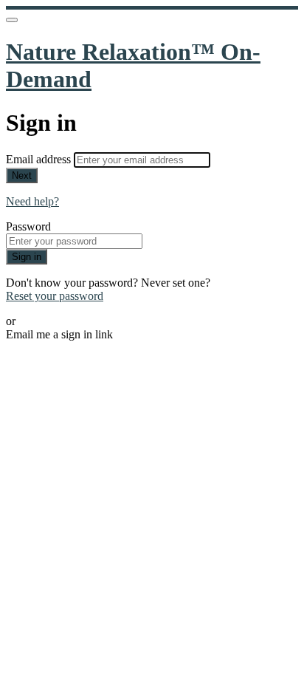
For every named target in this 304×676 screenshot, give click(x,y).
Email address (40, 159)
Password (28, 226)
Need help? (32, 201)
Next (22, 175)
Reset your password (54, 296)
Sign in (26, 256)
